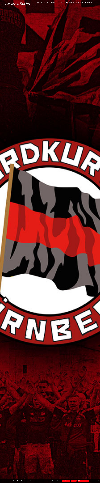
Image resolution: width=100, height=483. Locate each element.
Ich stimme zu (66, 480)
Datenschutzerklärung (83, 480)
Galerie (46, 2)
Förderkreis (70, 2)
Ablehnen (73, 480)
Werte (62, 2)
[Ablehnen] (98, 481)
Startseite (38, 2)
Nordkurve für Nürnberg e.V (85, 2)
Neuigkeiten (55, 2)
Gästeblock (91, 5)
